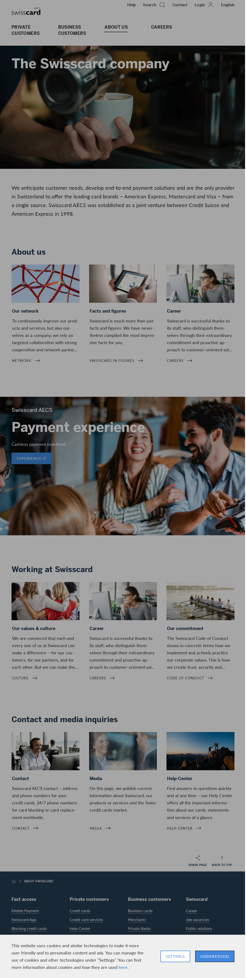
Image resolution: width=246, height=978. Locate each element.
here (123, 967)
